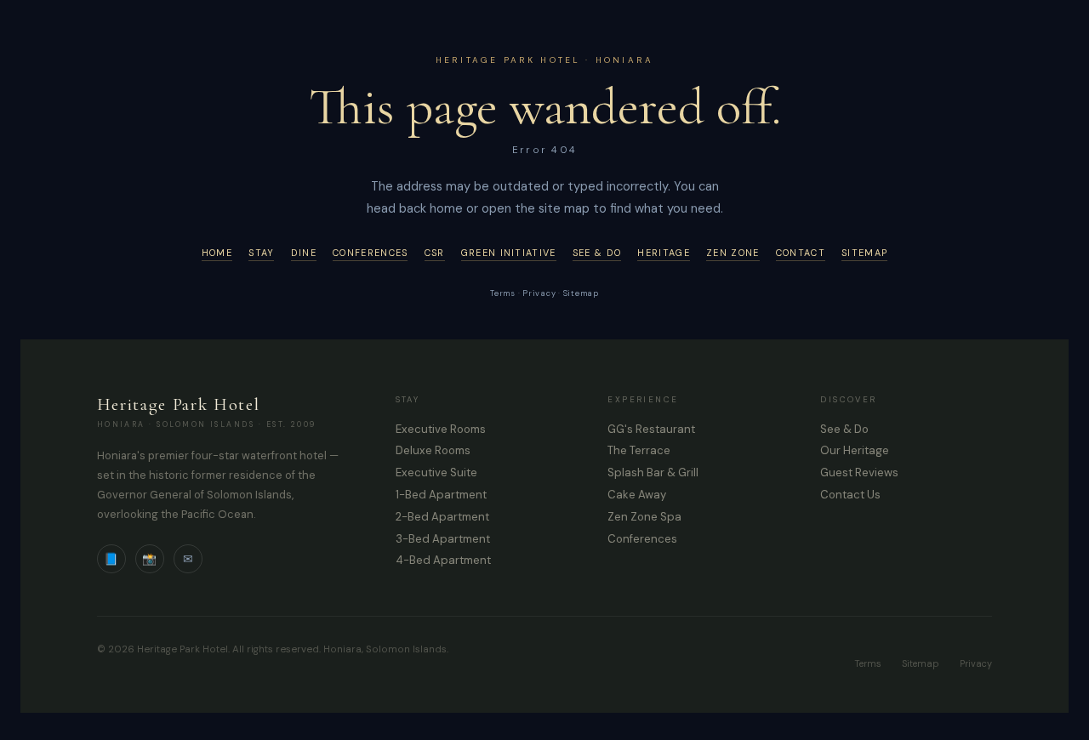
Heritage (663, 253)
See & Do (597, 253)
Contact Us (850, 494)
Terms (503, 293)
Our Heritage (854, 450)
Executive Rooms (441, 429)
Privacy (539, 293)
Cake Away (636, 494)
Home (217, 253)
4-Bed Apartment (443, 560)
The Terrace (638, 450)
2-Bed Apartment (442, 516)
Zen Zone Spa (644, 516)
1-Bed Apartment (441, 494)
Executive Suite (436, 472)
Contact (800, 253)
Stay (261, 253)
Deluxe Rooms (433, 450)
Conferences (370, 253)
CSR (435, 253)
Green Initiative (508, 253)
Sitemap (864, 253)
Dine (303, 253)
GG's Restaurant (651, 429)
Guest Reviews (859, 472)
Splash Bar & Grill (652, 472)
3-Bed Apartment (443, 539)
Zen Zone (732, 253)
